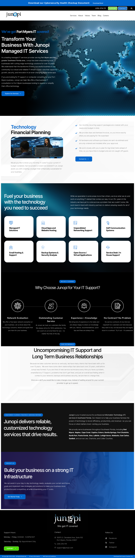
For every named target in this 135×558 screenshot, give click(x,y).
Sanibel (72, 438)
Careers (106, 15)
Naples (78, 432)
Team (94, 15)
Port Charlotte (123, 432)
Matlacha (115, 436)
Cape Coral (86, 432)
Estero (101, 432)
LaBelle (96, 436)
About (80, 15)
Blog (99, 15)
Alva (91, 436)
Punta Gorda (83, 436)
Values (87, 15)
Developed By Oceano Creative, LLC (123, 556)
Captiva (94, 432)
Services (73, 15)
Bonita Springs (110, 432)
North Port (73, 436)
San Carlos (124, 436)
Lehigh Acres (105, 436)
